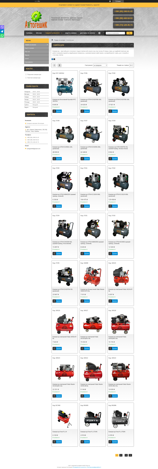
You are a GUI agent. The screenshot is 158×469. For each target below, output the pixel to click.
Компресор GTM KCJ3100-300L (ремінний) (90, 195)
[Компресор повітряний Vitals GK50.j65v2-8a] (121, 324)
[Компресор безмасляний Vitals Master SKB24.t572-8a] (93, 277)
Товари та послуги (52, 33)
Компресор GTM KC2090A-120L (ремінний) (62, 147)
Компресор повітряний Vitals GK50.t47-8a (65, 337)
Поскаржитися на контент (79, 467)
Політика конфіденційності (94, 467)
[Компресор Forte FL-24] (65, 419)
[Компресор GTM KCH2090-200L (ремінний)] (93, 134)
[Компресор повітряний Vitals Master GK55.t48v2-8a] (121, 371)
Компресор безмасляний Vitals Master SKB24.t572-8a (92, 290)
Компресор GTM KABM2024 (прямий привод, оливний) (64, 195)
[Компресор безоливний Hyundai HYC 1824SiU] (65, 87)
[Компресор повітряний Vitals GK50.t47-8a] (65, 324)
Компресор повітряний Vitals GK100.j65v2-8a (89, 337)
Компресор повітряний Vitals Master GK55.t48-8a (92, 385)
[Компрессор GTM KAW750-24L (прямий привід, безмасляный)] (121, 134)
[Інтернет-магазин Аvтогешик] (36, 18)
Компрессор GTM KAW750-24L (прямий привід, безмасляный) (118, 147)
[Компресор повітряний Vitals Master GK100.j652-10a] (65, 371)
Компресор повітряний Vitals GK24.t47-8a (121, 290)
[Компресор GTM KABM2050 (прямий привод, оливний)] (93, 229)
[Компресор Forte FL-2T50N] (121, 419)
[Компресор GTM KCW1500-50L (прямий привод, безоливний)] (65, 229)
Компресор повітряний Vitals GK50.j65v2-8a (117, 337)
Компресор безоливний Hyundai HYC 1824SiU (64, 100)
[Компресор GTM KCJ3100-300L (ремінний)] (93, 182)
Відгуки (27, 55)
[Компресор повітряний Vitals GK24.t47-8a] (121, 277)
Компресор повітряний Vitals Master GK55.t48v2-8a (120, 385)
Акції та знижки (71, 33)
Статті (27, 58)
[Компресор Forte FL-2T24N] (93, 419)
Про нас (39, 33)
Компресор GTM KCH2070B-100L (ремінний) (91, 100)
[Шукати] (129, 33)
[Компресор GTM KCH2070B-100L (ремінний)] (93, 87)
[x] (54, 59)
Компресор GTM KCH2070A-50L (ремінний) (63, 290)
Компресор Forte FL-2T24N (89, 431)
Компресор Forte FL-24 (60, 431)
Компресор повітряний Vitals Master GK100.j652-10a (64, 385)
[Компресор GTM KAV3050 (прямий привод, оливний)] (121, 229)
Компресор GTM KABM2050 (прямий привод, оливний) (92, 242)
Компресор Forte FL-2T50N (117, 431)
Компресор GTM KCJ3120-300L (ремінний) (118, 195)
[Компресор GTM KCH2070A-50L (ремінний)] (65, 277)
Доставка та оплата (87, 33)
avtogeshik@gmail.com (33, 148)
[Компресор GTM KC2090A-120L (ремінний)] (65, 134)
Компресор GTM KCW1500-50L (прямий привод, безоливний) (62, 242)
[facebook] (52, 59)
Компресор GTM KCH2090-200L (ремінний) (90, 147)
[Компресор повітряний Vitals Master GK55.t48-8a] (93, 371)
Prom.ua (88, 465)
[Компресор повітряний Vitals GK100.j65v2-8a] (93, 324)
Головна (29, 33)
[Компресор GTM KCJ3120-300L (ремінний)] (121, 182)
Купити (59, 111)
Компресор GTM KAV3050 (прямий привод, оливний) (119, 242)
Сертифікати (29, 62)
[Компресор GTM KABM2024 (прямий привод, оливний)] (65, 182)
